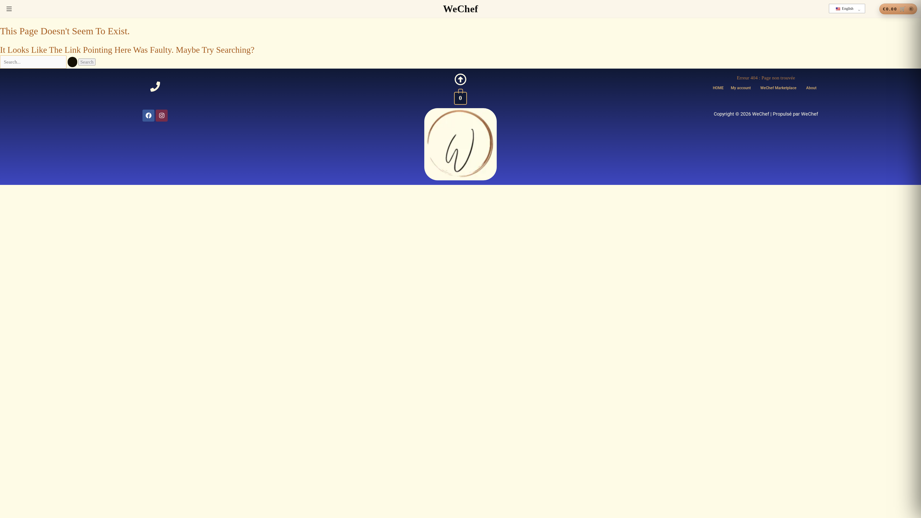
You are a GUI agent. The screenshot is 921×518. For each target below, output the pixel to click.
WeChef (460, 9)
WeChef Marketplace (778, 88)
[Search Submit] (72, 62)
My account (741, 88)
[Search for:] (39, 62)
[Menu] (9, 9)
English (847, 8)
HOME (718, 88)
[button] (742, 88)
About (811, 88)
